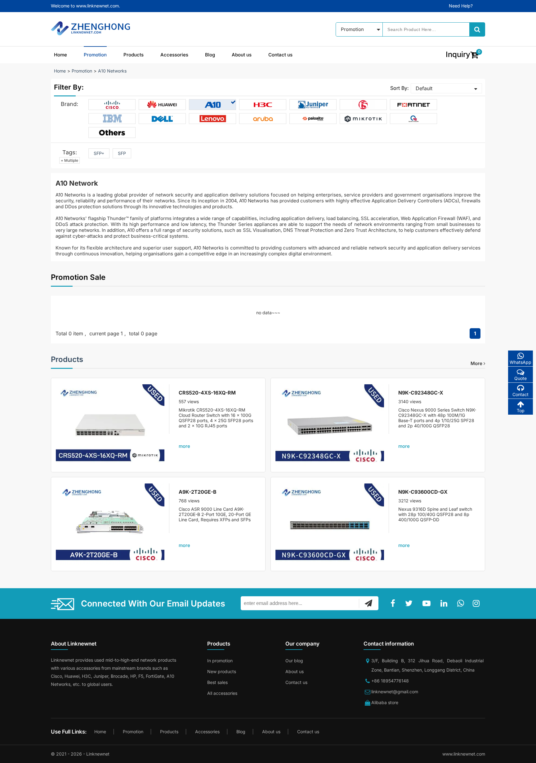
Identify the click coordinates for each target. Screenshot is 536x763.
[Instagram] (477, 603)
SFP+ (99, 153)
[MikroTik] (363, 118)
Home (60, 55)
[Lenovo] (212, 118)
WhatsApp (520, 362)
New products (221, 671)
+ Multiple (69, 160)
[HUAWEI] (162, 104)
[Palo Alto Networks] (313, 118)
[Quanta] (413, 118)
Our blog (294, 660)
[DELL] (162, 118)
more (477, 363)
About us (242, 55)
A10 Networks (112, 70)
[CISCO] (112, 104)
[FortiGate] (413, 104)
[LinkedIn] (445, 603)
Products (133, 55)
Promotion (95, 55)
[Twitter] (410, 603)
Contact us (280, 55)
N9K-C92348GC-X (420, 393)
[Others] (112, 132)
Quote (520, 378)
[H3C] (263, 104)
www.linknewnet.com (463, 753)
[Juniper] (313, 104)
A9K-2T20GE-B (198, 492)
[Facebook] (394, 603)
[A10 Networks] (212, 104)
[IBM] (112, 118)
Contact (520, 394)
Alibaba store (384, 702)
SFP (122, 153)
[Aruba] (263, 118)
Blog (210, 55)
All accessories (222, 693)
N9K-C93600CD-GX (423, 492)
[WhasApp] (462, 603)
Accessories (174, 55)
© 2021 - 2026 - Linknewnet (80, 753)
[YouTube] (427, 603)
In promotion (220, 660)
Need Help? (461, 5)
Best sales (217, 682)
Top (521, 410)
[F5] (363, 104)
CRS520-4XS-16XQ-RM (207, 393)
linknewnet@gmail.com (394, 691)
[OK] (368, 603)
